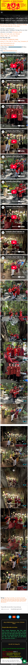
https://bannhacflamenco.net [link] (7, 43)
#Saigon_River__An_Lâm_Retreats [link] (9, 36)
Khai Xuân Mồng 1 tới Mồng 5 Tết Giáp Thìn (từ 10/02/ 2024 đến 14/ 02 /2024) (13, 25)
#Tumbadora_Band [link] (17, 32)
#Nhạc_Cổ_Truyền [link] (5, 34)
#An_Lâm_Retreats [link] (15, 34)
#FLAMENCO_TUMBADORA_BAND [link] (9, 39)
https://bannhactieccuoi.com (16, 658)
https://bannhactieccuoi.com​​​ (10, 50)
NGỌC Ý (15, 651)
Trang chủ (4, 24)
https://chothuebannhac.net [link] (7, 45)
